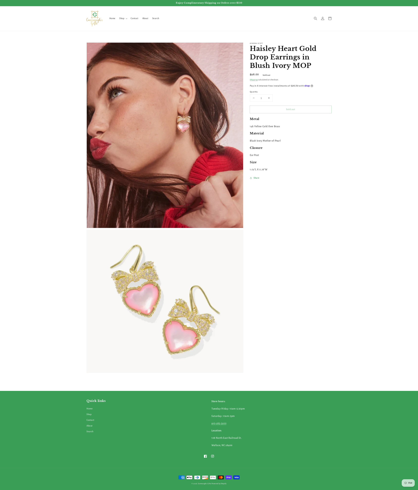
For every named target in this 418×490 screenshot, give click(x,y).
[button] (123, 18)
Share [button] (256, 178)
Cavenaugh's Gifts (204, 483)
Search (90, 431)
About (90, 426)
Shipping (254, 80)
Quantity (254, 92)
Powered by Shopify (219, 483)
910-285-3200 (218, 423)
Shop (89, 414)
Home (90, 409)
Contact (90, 420)
